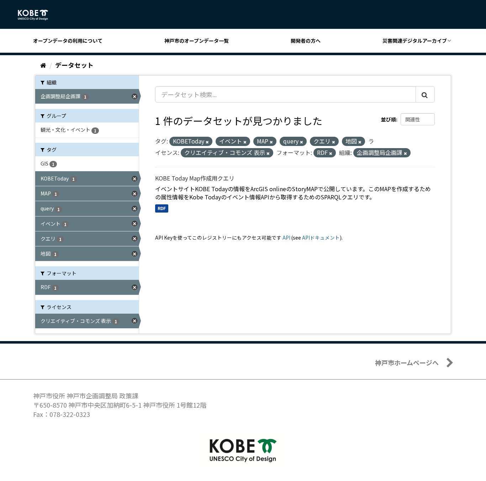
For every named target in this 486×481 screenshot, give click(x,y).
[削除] (207, 142)
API (286, 237)
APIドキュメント (321, 237)
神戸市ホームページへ (407, 362)
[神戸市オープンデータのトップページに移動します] (37, 15)
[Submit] (425, 94)
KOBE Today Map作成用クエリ (194, 178)
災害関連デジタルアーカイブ (414, 40)
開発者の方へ (306, 40)
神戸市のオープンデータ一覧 (196, 40)
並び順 (388, 119)
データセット (74, 64)
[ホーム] (43, 64)
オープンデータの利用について (67, 40)
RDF (162, 208)
